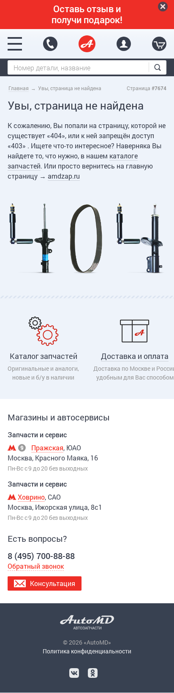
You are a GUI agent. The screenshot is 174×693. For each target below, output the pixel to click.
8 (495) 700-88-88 (50, 44)
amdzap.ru (64, 175)
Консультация (52, 583)
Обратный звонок (36, 566)
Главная (18, 88)
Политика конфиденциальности (87, 651)
